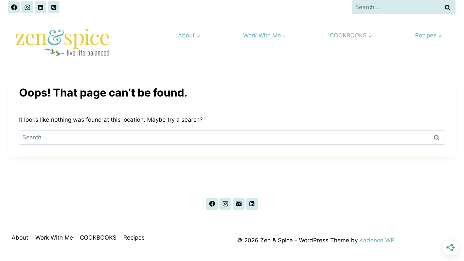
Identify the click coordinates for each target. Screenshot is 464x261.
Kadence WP (376, 240)
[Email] (239, 204)
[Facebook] (14, 7)
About (20, 237)
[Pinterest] (53, 7)
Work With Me (54, 237)
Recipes (134, 237)
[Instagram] (27, 7)
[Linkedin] (40, 7)
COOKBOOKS (98, 237)
